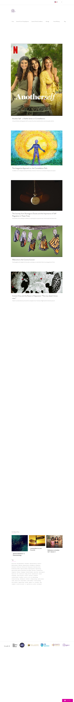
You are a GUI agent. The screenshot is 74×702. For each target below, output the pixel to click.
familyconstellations (24, 580)
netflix (41, 582)
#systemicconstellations (24, 568)
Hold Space (18, 572)
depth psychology (35, 577)
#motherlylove (14, 566)
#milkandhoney (38, 565)
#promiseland (36, 566)
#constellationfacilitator (20, 563)
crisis (31, 577)
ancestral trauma (21, 573)
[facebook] (4, 646)
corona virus (26, 577)
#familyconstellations (15, 565)
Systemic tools (14, 573)
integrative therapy (21, 582)
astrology (26, 573)
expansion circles (17, 580)
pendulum (34, 584)
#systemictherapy (38, 568)
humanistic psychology (37, 580)
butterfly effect (14, 575)
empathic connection (40, 578)
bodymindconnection (35, 573)
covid (29, 577)
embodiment (28, 578)
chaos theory (22, 575)
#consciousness (14, 563)
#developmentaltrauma (33, 563)
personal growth (39, 584)
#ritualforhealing (14, 568)
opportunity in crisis (30, 584)
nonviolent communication (20, 584)
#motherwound (19, 566)
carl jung (18, 575)
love (33, 582)
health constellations (30, 580)
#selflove (18, 568)
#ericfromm (39, 563)
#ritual (39, 566)
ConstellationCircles (39, 570)
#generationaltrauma (26, 565)
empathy (13, 580)
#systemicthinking (14, 570)
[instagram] (7, 646)
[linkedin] (6, 646)
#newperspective (30, 566)
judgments (30, 582)
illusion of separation (15, 582)
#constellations (27, 563)
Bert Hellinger (29, 570)
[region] (12, 25)
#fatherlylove (21, 565)
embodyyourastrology (33, 578)
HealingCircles (14, 572)
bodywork (40, 573)
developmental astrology (15, 578)
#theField (19, 570)
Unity (17, 573)
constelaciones (35, 575)
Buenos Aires (34, 570)
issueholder (26, 582)
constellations (21, 577)
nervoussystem (37, 582)
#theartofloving (23, 570)
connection (26, 575)
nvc (25, 584)
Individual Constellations (29, 572)
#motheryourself (24, 566)
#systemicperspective (31, 568)
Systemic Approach (42, 572)
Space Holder (36, 572)
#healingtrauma (32, 565)
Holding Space (23, 572)
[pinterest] (9, 646)
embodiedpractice (22, 578)
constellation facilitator (15, 577)
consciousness (31, 575)
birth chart (29, 573)
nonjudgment (14, 584)
